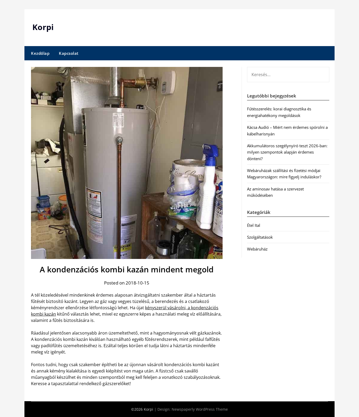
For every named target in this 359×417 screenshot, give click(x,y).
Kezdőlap (40, 53)
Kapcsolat (69, 53)
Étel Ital (253, 225)
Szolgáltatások (260, 237)
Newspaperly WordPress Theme (200, 409)
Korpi (43, 27)
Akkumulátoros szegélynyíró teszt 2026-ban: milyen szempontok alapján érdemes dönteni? (287, 152)
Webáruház (257, 249)
